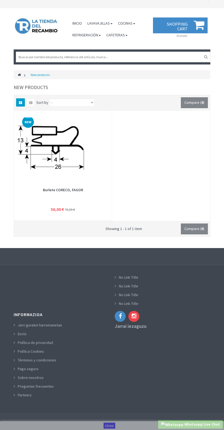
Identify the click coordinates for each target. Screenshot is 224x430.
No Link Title (128, 277)
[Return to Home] (19, 75)
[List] (30, 102)
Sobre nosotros (31, 377)
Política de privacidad (35, 342)
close (109, 425)
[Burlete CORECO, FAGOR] (63, 147)
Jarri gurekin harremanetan (40, 325)
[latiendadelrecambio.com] (36, 26)
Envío (22, 333)
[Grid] (20, 102)
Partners (25, 395)
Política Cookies (31, 351)
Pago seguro (28, 368)
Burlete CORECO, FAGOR (63, 189)
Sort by (42, 102)
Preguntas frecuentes (36, 386)
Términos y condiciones (37, 360)
